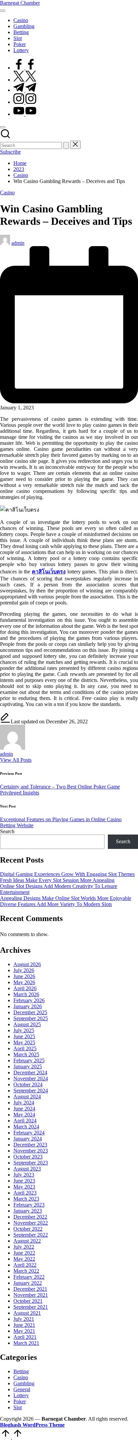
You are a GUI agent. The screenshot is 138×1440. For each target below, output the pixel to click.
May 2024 (24, 1114)
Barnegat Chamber (20, 3)
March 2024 (26, 1126)
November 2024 (30, 1078)
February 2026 (29, 1000)
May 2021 (24, 1331)
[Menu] (2, 11)
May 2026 (24, 982)
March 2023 (26, 1199)
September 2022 (30, 1235)
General (21, 1389)
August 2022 (27, 1241)
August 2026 (27, 964)
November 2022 (30, 1223)
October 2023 (28, 1156)
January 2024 (27, 1138)
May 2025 (24, 1042)
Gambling (23, 1383)
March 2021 (26, 1343)
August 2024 (27, 1096)
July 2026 (23, 970)
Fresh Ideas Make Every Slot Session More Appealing (57, 880)
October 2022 (28, 1229)
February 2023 (29, 1205)
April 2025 (25, 1048)
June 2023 (24, 1181)
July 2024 (23, 1102)
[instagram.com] (24, 102)
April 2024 (25, 1120)
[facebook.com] (24, 67)
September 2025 (30, 1018)
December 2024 (30, 1072)
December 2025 (30, 1012)
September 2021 (30, 1307)
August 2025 (27, 1024)
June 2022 (24, 1253)
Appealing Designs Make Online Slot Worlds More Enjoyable (65, 898)
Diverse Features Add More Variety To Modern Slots (56, 904)
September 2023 (30, 1162)
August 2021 (27, 1313)
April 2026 (25, 988)
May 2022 (24, 1259)
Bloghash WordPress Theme (32, 1425)
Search (7, 831)
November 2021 (30, 1295)
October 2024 (28, 1084)
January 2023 (27, 1211)
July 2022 (23, 1247)
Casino (7, 192)
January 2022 (27, 1283)
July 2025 (23, 1030)
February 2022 (29, 1277)
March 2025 (26, 1054)
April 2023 (25, 1193)
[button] (66, 145)
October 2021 (28, 1301)
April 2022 (25, 1265)
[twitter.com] (24, 79)
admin (6, 754)
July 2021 (23, 1319)
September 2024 (30, 1090)
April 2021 (25, 1337)
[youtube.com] (24, 114)
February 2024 (29, 1132)
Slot (17, 1407)
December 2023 (30, 1144)
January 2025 (27, 1066)
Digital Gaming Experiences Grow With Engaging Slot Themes (67, 874)
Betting (21, 1371)
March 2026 (26, 994)
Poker (19, 1401)
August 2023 (27, 1169)
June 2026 (24, 976)
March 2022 (26, 1271)
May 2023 (24, 1187)
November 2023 (30, 1150)
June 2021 (24, 1325)
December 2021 (30, 1289)
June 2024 (24, 1108)
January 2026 (27, 1006)
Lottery (21, 1395)
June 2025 (24, 1036)
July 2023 (23, 1175)
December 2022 (30, 1217)
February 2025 (29, 1060)
